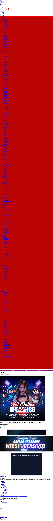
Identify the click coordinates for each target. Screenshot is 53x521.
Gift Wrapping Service (5, 490)
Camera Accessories (6, 335)
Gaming (3, 137)
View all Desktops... (6, 59)
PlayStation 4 (5, 328)
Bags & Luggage (6, 208)
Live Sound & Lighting (7, 177)
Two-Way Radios (6, 109)
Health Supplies (6, 228)
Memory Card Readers (7, 41)
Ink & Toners (5, 274)
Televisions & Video (6, 321)
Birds (4, 231)
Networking (5, 278)
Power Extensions (6, 38)
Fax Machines (5, 273)
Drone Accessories (6, 199)
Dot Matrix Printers (6, 147)
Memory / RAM (6, 26)
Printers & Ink (4, 145)
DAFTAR (39, 370)
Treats (4, 225)
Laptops (5, 67)
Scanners (5, 148)
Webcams (5, 42)
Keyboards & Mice (6, 46)
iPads (4, 89)
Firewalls (5, 162)
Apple (4, 303)
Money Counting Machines (7, 190)
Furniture (5, 121)
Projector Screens (6, 102)
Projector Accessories (6, 104)
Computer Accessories (5, 34)
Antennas (5, 167)
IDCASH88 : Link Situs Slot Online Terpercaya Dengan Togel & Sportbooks (12, 374)
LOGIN (13, 370)
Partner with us (4, 493)
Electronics (3, 99)
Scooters (5, 204)
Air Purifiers (5, 131)
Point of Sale (3, 184)
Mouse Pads (5, 47)
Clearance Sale (4, 368)
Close (1, 505)
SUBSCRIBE (10, 497)
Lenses (4, 334)
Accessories (5, 77)
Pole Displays (5, 188)
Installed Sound (6, 182)
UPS (4, 40)
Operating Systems (6, 194)
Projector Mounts (6, 103)
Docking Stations (6, 80)
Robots (5, 202)
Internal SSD (5, 28)
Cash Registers (6, 191)
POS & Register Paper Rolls (7, 189)
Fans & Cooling (6, 23)
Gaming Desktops (6, 138)
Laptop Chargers (6, 256)
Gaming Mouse (6, 143)
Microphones (5, 44)
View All (5, 241)
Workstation (5, 75)
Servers (5, 173)
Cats (4, 224)
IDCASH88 (3, 372)
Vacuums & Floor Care (7, 128)
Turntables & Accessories (7, 114)
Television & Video (6, 100)
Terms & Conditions (4, 491)
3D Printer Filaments (6, 152)
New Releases (4, 367)
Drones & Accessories (6, 332)
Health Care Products (6, 215)
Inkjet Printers (5, 146)
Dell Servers (5, 174)
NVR (4, 118)
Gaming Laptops (6, 74)
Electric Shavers (6, 214)
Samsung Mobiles (6, 85)
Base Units (5, 185)
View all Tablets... (6, 91)
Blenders (5, 130)
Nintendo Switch (6, 329)
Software (3, 193)
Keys (4, 180)
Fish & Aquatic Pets (6, 230)
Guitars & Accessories (6, 178)
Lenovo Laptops (6, 70)
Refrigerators (5, 135)
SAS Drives (5, 33)
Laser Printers (5, 266)
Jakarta (2, 0)
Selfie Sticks (5, 96)
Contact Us (3, 481)
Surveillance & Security (7, 339)
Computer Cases (6, 19)
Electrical (5, 126)
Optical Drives (5, 24)
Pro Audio (3, 176)
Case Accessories (6, 21)
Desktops (5, 51)
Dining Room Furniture (7, 345)
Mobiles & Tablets (4, 81)
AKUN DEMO (4, 320)
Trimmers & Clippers (6, 213)
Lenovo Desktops (6, 55)
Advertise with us (4, 492)
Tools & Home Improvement (7, 125)
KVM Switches (6, 164)
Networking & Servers (5, 158)
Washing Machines (6, 134)
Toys (2, 198)
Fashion (3, 207)
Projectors (5, 323)
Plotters (5, 149)
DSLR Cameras (6, 106)
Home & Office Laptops (7, 253)
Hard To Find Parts (4, 489)
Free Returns (2, 2)
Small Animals (5, 233)
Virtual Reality (5, 330)
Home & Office (6, 56)
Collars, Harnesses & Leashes (7, 221)
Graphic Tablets (6, 48)
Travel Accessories (6, 209)
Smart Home (5, 338)
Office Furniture (6, 123)
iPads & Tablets (6, 88)
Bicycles (5, 205)
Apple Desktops (6, 53)
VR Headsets (5, 144)
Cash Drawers (5, 186)
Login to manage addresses (3, 517)
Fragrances (5, 211)
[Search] (8, 9)
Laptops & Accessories (5, 66)
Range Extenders (6, 170)
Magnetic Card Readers (7, 192)
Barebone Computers (6, 27)
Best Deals (3, 234)
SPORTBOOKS (4, 291)
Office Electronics (6, 276)
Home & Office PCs (6, 248)
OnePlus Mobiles (6, 84)
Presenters (5, 49)
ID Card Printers (6, 150)
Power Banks (5, 95)
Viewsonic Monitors (6, 63)
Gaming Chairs (6, 140)
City (0, 520)
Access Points (5, 161)
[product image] (22, 420)
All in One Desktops (6, 250)
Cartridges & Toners (6, 153)
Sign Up (3, 13)
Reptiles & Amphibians (7, 232)
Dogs (4, 218)
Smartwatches (5, 87)
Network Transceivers (6, 165)
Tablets (5, 297)
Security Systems (6, 119)
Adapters (5, 39)
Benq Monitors (6, 62)
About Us (3, 482)
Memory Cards (6, 36)
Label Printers (5, 151)
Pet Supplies (3, 217)
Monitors (5, 251)
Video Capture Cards (6, 22)
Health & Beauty (4, 210)
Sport (2, 203)
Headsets (5, 43)
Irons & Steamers (6, 129)
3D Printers (5, 271)
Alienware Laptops (6, 72)
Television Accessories (7, 325)
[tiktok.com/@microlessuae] (4, 502)
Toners (4, 154)
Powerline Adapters (6, 172)
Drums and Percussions (7, 181)
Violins (5, 183)
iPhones (5, 83)
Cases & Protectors (6, 93)
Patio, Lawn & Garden (7, 133)
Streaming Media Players (7, 322)
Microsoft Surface (6, 90)
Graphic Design (6, 196)
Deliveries (3, 483)
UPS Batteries (5, 45)
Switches (5, 280)
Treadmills (5, 206)
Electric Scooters (6, 200)
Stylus (4, 98)
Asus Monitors (5, 61)
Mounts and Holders (6, 97)
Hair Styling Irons (6, 212)
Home (3, 120)
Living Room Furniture (7, 124)
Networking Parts (6, 159)
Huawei (5, 294)
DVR (4, 117)
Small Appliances (6, 346)
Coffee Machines (6, 349)
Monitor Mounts (6, 65)
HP (4, 155)
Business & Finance (6, 195)
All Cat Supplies (6, 229)
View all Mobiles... (6, 86)
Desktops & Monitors (5, 50)
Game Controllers (6, 245)
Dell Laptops (5, 69)
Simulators (5, 327)
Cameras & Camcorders (7, 105)
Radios (4, 111)
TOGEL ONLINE (4, 265)
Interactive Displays (6, 277)
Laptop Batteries (6, 78)
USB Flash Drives (6, 31)
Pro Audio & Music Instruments (8, 337)
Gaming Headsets (6, 142)
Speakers (5, 244)
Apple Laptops (6, 71)
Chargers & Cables (6, 94)
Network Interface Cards (7, 171)
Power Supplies (6, 25)
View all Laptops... (6, 76)
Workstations (5, 249)
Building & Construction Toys (8, 201)
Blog (2, 488)
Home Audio (5, 112)
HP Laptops (5, 68)
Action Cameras (6, 107)
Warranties (3, 485)
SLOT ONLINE (4, 18)
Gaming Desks (6, 122)
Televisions (5, 101)
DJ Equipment (5, 179)
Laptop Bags (5, 79)
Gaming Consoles (6, 139)
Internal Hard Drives (6, 30)
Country (1, 519)
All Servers (5, 175)
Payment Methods (4, 486)
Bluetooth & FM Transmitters (7, 108)
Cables (4, 37)
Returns (3, 484)
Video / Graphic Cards (7, 237)
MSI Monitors (5, 64)
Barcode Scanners (6, 187)
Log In (3, 12)
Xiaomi (5, 295)
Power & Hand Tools (6, 127)
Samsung (5, 157)
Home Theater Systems (7, 115)
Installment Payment (4, 487)
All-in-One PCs (6, 58)
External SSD (5, 29)
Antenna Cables (6, 168)
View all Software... (6, 197)
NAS (4, 32)
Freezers (5, 136)
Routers (5, 160)
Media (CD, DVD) (6, 35)
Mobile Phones (6, 82)
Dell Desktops (5, 52)
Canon (4, 156)
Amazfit (5, 305)
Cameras (5, 333)
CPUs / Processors (6, 20)
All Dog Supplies (6, 223)
